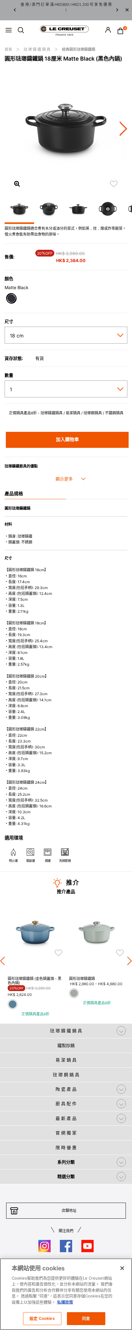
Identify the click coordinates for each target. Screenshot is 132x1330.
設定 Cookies (41, 1318)
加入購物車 (67, 439)
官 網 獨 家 (66, 1132)
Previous (14, 10)
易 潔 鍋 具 (66, 1059)
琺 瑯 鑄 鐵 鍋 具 (37, 49)
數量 (9, 375)
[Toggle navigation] (8, 30)
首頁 (9, 49)
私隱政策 (65, 1302)
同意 (86, 1318)
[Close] (127, 10)
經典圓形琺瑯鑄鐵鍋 (78, 49)
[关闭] (122, 1268)
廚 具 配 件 (66, 1103)
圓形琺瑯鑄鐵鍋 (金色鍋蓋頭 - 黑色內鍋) (34, 980)
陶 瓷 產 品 (66, 1089)
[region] (66, 1294)
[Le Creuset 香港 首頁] (64, 30)
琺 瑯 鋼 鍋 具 (66, 1074)
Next (117, 10)
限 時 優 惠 (66, 1147)
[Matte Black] (11, 299)
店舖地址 (69, 1210)
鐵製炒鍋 (66, 1045)
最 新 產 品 (66, 1118)
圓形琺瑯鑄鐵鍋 (82, 978)
